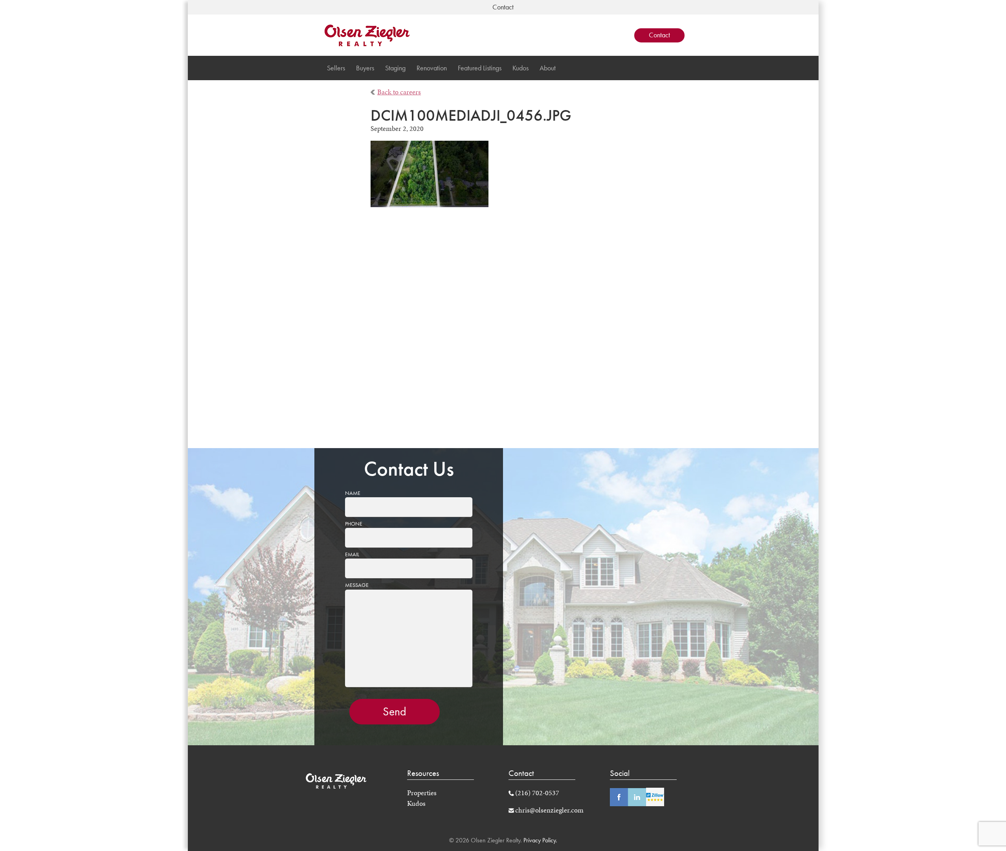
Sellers (336, 68)
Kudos (520, 68)
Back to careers (399, 92)
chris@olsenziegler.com (549, 810)
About (548, 68)
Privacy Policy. (539, 840)
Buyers (365, 68)
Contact (659, 35)
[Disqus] (503, 333)
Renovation (432, 68)
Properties (422, 793)
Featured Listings (479, 68)
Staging (395, 68)
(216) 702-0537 (537, 793)
